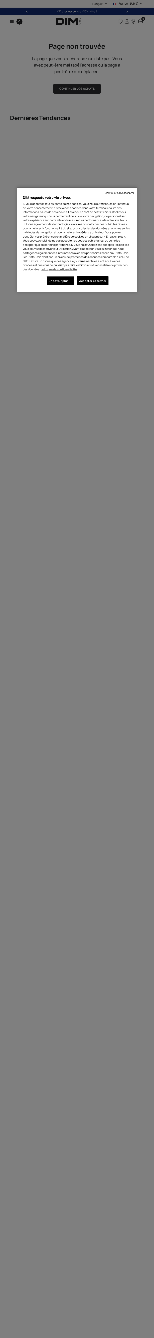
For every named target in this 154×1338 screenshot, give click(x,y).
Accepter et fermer (92, 281)
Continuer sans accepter (119, 192)
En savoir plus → (60, 281)
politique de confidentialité (59, 269)
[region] (77, 239)
